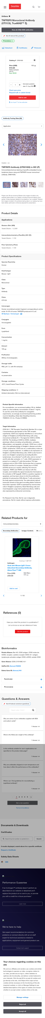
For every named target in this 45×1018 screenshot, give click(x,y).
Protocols (37, 48)
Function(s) (8, 679)
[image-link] (22, 144)
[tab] (22, 679)
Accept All (22, 1011)
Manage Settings (22, 997)
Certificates (23, 48)
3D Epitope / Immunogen (10, 314)
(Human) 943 (17, 670)
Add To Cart (22, 97)
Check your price (15, 90)
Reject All (22, 1004)
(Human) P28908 (15, 666)
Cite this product (22, 631)
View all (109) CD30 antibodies (22, 30)
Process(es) (8, 687)
